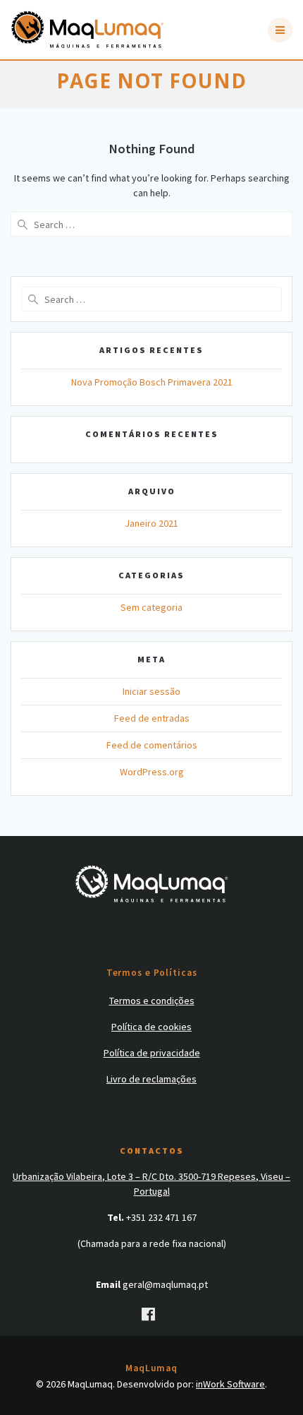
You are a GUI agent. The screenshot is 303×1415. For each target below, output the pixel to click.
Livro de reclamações (151, 1079)
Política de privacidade (152, 1052)
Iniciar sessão (151, 691)
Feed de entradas (152, 718)
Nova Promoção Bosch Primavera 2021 (152, 382)
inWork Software (230, 1384)
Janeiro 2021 (151, 523)
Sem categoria (151, 607)
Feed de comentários (151, 745)
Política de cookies (151, 1026)
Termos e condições (151, 1000)
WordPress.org (152, 771)
